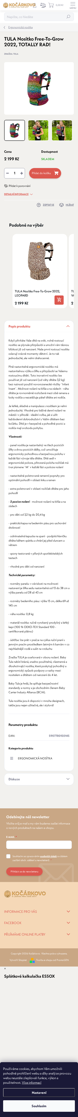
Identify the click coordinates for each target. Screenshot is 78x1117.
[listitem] (39, 271)
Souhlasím (39, 1106)
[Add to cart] (59, 300)
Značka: (11, 54)
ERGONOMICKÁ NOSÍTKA (35, 758)
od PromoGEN (61, 960)
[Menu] (73, 5)
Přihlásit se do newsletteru (24, 871)
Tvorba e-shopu (44, 960)
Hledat (68, 16)
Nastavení (39, 1092)
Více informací (31, 1082)
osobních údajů (48, 856)
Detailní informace (16, 194)
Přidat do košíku (41, 173)
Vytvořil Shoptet (18, 960)
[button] (8, 271)
